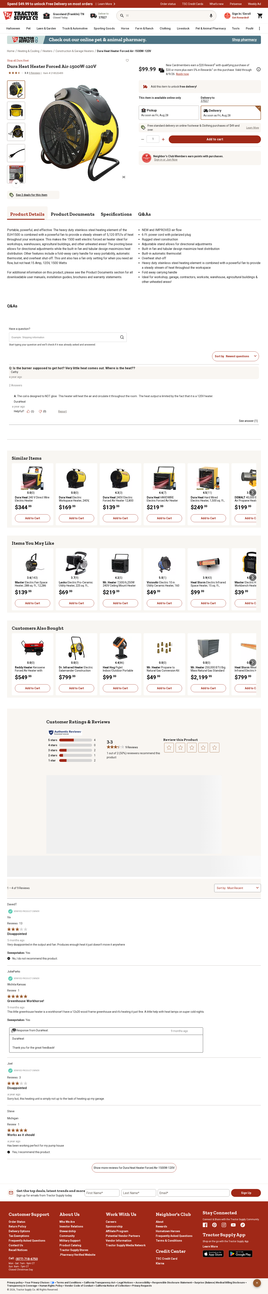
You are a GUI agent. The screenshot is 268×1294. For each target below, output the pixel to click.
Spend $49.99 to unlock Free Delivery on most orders (50, 4)
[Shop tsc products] (134, 40)
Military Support (69, 1240)
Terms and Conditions (69, 1282)
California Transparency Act (99, 1282)
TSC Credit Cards (192, 3)
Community (67, 1235)
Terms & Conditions (169, 1240)
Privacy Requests (142, 1286)
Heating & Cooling (28, 51)
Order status (168, 3)
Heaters (47, 51)
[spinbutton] (153, 139)
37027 (205, 100)
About (159, 1221)
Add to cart (215, 139)
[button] (114, 4)
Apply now (182, 74)
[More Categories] (259, 28)
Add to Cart (32, 518)
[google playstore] (241, 1253)
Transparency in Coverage (22, 1286)
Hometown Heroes (168, 1231)
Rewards (161, 1226)
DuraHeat (20, 401)
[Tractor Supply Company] (20, 15)
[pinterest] (214, 1225)
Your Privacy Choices (37, 1282)
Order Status (17, 1221)
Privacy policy (15, 1282)
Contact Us (16, 1245)
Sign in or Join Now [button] (166, 159)
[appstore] (213, 1253)
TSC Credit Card (166, 1258)
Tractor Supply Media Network (126, 1245)
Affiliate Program (117, 1231)
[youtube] (233, 1225)
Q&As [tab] (144, 214)
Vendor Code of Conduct (79, 1286)
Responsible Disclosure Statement (172, 1282)
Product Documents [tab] (73, 214)
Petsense (236, 3)
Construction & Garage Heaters (75, 51)
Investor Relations (71, 1226)
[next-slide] (16, 183)
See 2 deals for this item (31, 194)
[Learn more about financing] (258, 69)
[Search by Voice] (211, 15)
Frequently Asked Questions (27, 1240)
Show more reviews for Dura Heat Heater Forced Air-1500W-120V (134, 1167)
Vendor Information (118, 1240)
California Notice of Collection (113, 1286)
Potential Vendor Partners (123, 1235)
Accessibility (142, 1282)
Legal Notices (125, 1282)
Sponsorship (114, 1226)
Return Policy (17, 1226)
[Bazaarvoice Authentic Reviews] (65, 733)
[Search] (122, 16)
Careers (111, 1221)
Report (62, 411)
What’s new (217, 3)
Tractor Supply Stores (73, 1250)
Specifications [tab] (116, 214)
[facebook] (205, 1225)
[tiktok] (242, 1225)
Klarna (160, 1263)
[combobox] (239, 356)
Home (11, 51)
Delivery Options (19, 1231)
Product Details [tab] (27, 214)
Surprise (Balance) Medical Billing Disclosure (219, 1282)
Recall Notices (18, 1250)
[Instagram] (224, 1225)
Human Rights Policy (50, 1286)
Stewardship (67, 1231)
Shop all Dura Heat (18, 60)
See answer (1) (248, 420)
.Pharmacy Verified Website (77, 1254)
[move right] (252, 492)
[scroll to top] (257, 1283)
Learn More (105, 3)
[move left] (15, 492)
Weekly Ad (254, 3)
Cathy (14, 372)
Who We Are (67, 1221)
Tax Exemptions (19, 1235)
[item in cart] (260, 16)
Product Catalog (70, 1245)
